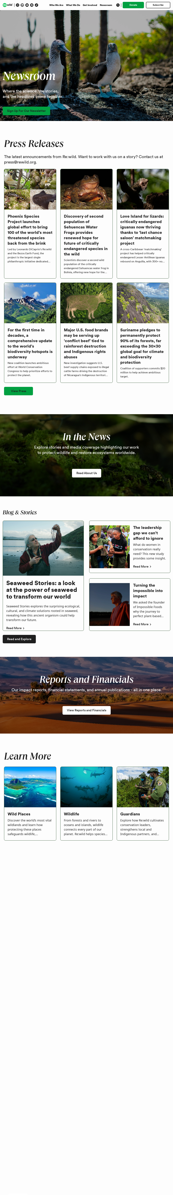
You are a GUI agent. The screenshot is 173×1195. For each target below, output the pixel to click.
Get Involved (90, 5)
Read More (14, 628)
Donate (133, 5)
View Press (18, 391)
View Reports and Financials (86, 710)
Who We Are (56, 5)
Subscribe (158, 5)
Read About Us (86, 473)
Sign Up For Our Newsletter (26, 111)
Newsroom (106, 5)
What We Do (73, 5)
